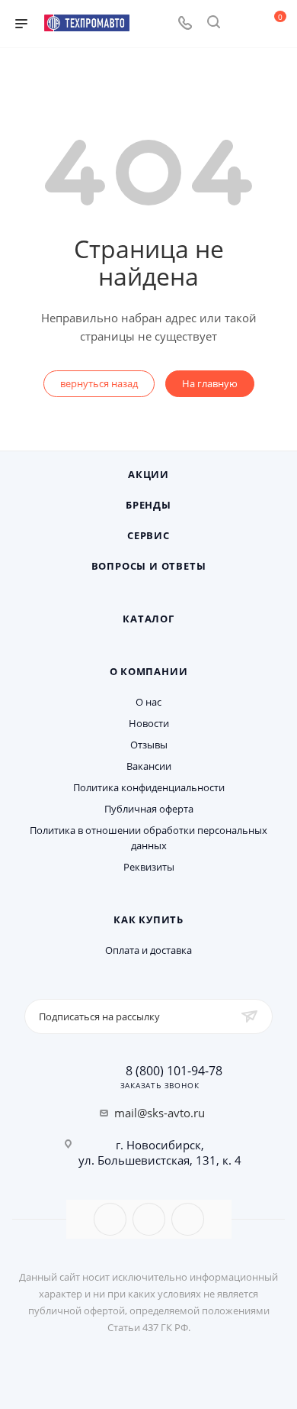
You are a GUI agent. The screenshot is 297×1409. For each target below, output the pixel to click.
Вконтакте (110, 1219)
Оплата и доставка (148, 950)
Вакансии (148, 766)
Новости (149, 723)
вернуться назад (99, 383)
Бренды (148, 505)
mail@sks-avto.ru (159, 1112)
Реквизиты (148, 867)
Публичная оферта (148, 809)
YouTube (149, 1219)
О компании (149, 671)
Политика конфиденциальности (149, 787)
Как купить (148, 919)
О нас (148, 702)
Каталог (148, 618)
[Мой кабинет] (242, 23)
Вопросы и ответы (148, 566)
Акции (148, 474)
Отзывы (149, 744)
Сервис (148, 535)
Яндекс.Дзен (187, 1219)
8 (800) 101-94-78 (174, 1071)
